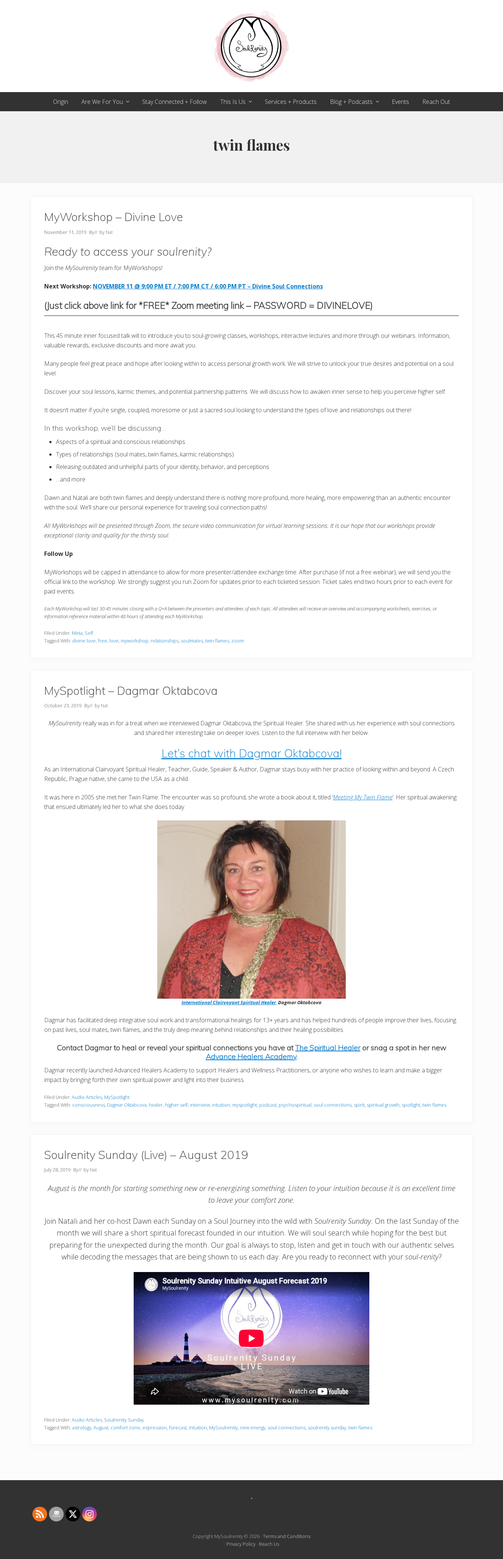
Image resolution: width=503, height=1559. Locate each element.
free (102, 640)
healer (156, 1104)
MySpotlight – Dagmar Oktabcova (131, 690)
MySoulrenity (223, 1427)
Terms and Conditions (286, 1536)
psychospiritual (295, 1104)
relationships (165, 640)
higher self (176, 1104)
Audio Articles (87, 1097)
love (114, 640)
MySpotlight (117, 1097)
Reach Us (269, 1544)
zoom (237, 640)
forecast (178, 1427)
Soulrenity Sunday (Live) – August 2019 (146, 1155)
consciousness (88, 1104)
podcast (268, 1104)
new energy (252, 1427)
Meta (77, 633)
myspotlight (244, 1104)
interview (200, 1104)
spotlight (411, 1104)
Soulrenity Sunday (124, 1419)
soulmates (192, 640)
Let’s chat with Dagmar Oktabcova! (252, 753)
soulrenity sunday (327, 1427)
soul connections (333, 1104)
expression (155, 1427)
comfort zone (125, 1427)
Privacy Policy (241, 1544)
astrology (81, 1427)
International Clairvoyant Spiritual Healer (229, 1002)
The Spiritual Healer (327, 1047)
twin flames (217, 640)
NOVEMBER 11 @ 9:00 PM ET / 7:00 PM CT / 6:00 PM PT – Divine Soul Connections (208, 286)
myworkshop (134, 640)
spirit (359, 1104)
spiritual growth (383, 1104)
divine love (84, 640)
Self (89, 633)
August (101, 1427)
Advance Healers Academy (251, 1056)
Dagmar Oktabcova (127, 1104)
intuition (221, 1104)
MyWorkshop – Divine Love (113, 217)
